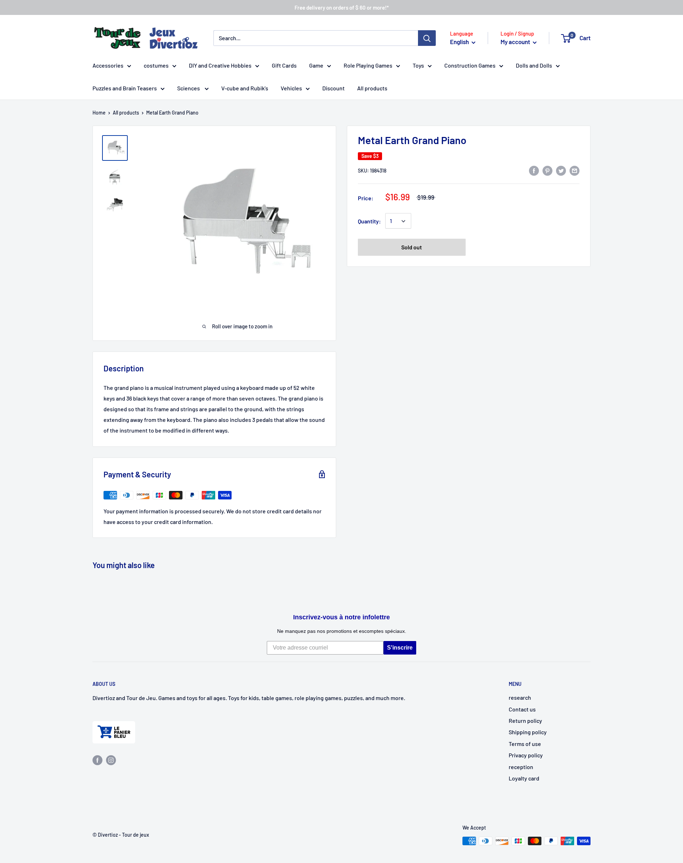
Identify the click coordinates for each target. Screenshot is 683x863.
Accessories (107, 65)
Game (316, 65)
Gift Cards (284, 65)
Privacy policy (526, 755)
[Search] (427, 38)
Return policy (525, 720)
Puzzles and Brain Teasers (124, 88)
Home (99, 113)
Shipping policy (528, 732)
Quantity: (369, 221)
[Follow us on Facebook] (97, 759)
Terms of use (525, 743)
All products (372, 88)
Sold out (411, 247)
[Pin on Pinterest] (547, 170)
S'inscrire (400, 648)
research (520, 697)
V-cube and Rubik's (244, 88)
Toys (418, 65)
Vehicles (291, 88)
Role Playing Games (368, 65)
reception (521, 766)
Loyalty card (524, 778)
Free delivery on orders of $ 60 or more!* (342, 7)
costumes (156, 65)
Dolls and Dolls (534, 65)
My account (516, 41)
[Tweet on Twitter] (561, 170)
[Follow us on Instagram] (111, 759)
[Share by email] (574, 170)
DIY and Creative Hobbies (220, 65)
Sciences (189, 88)
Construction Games (470, 65)
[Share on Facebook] (534, 170)
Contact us (522, 709)
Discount (333, 88)
